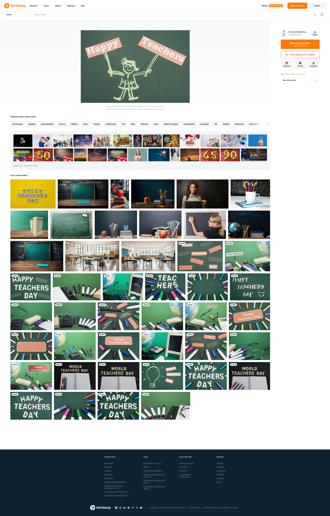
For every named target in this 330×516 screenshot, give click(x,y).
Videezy (107, 471)
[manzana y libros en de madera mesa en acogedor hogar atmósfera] (119, 194)
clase (156, 124)
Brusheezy (108, 463)
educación (239, 124)
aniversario (17, 124)
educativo (253, 124)
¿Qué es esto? (301, 74)
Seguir (315, 35)
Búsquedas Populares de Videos (154, 487)
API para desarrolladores (115, 482)
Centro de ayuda (186, 463)
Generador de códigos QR (115, 495)
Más (82, 6)
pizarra (62, 124)
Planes (265, 5)
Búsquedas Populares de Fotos (154, 481)
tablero (74, 124)
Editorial (71, 6)
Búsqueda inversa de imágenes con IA (113, 487)
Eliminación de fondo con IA (116, 492)
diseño (226, 124)
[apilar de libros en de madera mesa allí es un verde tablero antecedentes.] (29, 225)
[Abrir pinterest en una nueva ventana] (129, 508)
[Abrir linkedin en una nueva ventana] (124, 508)
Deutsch (220, 474)
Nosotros (183, 471)
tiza (123, 124)
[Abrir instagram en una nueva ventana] (120, 508)
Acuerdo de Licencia (152, 463)
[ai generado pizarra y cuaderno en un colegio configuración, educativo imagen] (83, 194)
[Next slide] (266, 124)
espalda (31, 124)
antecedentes (47, 124)
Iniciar (317, 5)
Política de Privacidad (212, 507)
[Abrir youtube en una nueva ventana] (141, 508)
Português (221, 471)
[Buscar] (314, 14)
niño (133, 124)
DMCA (146, 467)
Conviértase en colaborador (185, 475)
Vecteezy (108, 467)
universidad (189, 124)
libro (85, 124)
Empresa (108, 474)
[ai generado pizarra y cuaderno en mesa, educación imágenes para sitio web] (36, 256)
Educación (108, 478)
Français (220, 478)
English (220, 463)
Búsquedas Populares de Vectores (154, 475)
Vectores (33, 6)
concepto (204, 124)
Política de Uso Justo (230, 507)
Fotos (46, 6)
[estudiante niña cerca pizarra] (205, 225)
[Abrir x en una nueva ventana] (137, 508)
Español (220, 467)
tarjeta (97, 124)
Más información (289, 80)
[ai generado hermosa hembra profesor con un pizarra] (202, 194)
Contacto (183, 467)
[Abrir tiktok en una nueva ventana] (133, 508)
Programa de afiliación (153, 471)
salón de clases (171, 124)
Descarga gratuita (300, 44)
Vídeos (58, 6)
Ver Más (254, 155)
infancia (144, 124)
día (215, 124)
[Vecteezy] (14, 5)
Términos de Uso (194, 507)
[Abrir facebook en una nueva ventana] (116, 508)
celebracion (110, 124)
